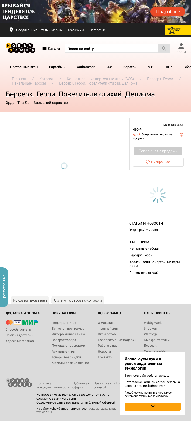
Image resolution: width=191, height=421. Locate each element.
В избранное (160, 162)
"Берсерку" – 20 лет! (144, 230)
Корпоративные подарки (117, 340)
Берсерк (129, 67)
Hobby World (153, 323)
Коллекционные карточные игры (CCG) (154, 264)
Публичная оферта (80, 385)
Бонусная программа (68, 328)
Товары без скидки (66, 357)
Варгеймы (57, 67)
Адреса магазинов (20, 341)
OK (153, 406)
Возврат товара (64, 340)
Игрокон (150, 328)
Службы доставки (19, 335)
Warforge (150, 334)
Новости (104, 351)
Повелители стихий (144, 272)
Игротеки (98, 30)
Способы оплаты (19, 329)
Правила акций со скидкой (107, 385)
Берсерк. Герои (140, 255)
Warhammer (85, 67)
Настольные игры (24, 67)
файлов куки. (156, 385)
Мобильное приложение (70, 363)
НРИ (169, 67)
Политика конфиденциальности (53, 385)
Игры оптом (107, 334)
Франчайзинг (108, 328)
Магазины (76, 30)
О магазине (106, 323)
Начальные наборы (144, 248)
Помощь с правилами (68, 345)
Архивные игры (63, 351)
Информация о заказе (68, 334)
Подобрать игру (64, 323)
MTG (151, 67)
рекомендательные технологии (147, 396)
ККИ (109, 67)
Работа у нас (107, 345)
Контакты (105, 357)
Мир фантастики (157, 340)
